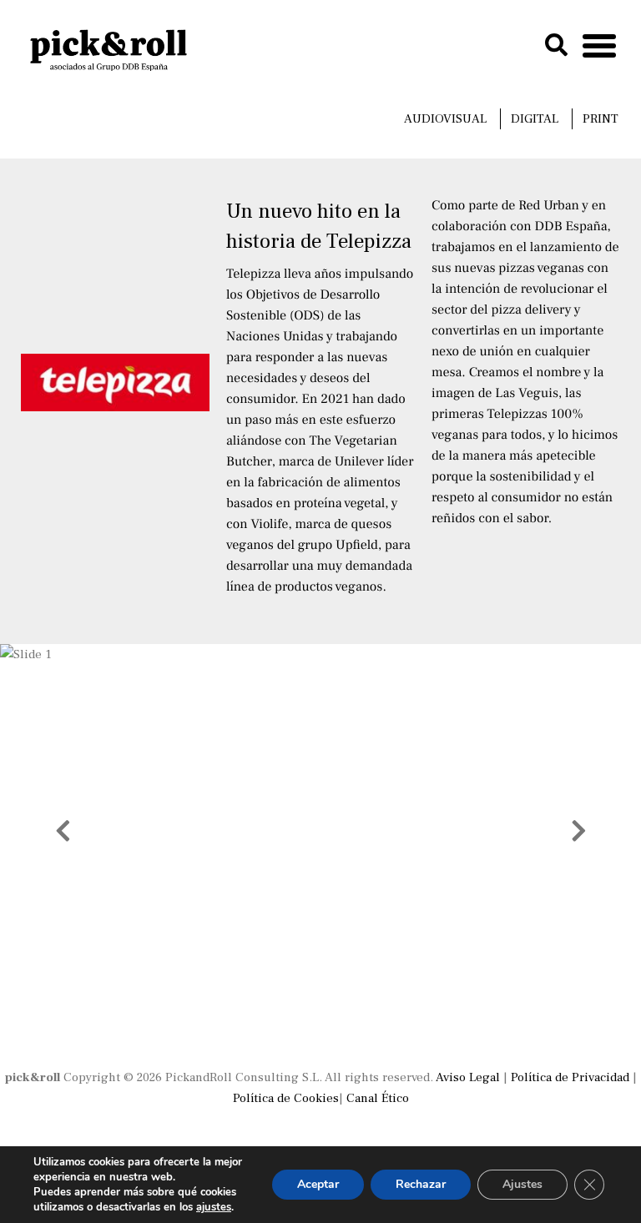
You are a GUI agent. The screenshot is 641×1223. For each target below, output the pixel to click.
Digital (534, 119)
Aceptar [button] (318, 1184)
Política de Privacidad (570, 1077)
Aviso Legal (468, 1077)
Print (600, 119)
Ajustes (522, 1184)
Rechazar (421, 1184)
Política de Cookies (286, 1098)
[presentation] (62, 831)
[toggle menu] (599, 41)
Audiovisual (445, 119)
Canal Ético (377, 1098)
